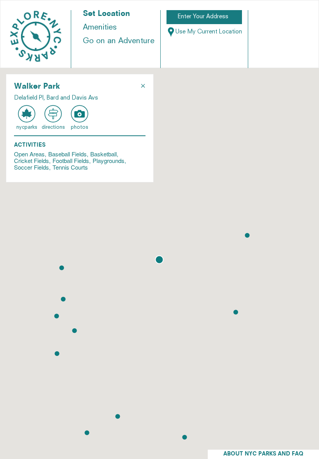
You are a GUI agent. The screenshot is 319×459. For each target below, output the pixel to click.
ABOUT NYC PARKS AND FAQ (263, 454)
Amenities (100, 28)
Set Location (106, 14)
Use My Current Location (208, 32)
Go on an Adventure (118, 41)
